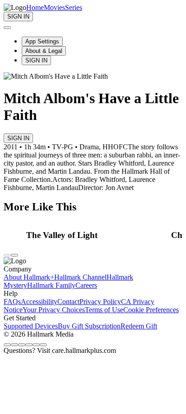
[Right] (14, 255)
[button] (96, 235)
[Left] (7, 255)
